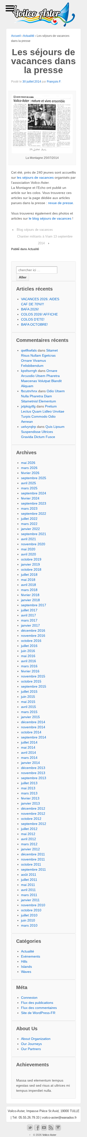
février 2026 (30, 473)
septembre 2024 (33, 493)
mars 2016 (29, 666)
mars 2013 (29, 793)
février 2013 (30, 798)
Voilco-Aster (49, 1134)
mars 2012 (29, 844)
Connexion (29, 997)
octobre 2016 (31, 641)
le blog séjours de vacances (50, 218)
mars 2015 (29, 712)
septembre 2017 (33, 605)
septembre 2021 (33, 534)
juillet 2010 (29, 915)
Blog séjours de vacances (35, 229)
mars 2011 (29, 895)
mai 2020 (28, 549)
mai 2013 (28, 788)
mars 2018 (29, 590)
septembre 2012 (33, 824)
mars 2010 (29, 925)
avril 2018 (28, 585)
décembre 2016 (33, 630)
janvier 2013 (30, 803)
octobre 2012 (31, 819)
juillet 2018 (29, 574)
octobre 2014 (31, 732)
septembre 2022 (33, 513)
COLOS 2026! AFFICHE (39, 314)
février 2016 (30, 671)
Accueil (16, 36)
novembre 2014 (33, 727)
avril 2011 (28, 890)
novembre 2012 (33, 813)
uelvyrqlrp (28, 427)
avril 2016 (28, 661)
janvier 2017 (30, 625)
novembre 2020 (33, 544)
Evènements (30, 956)
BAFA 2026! (30, 309)
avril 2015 (28, 707)
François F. (54, 81)
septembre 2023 (33, 503)
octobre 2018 (31, 569)
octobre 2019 (31, 559)
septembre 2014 (33, 737)
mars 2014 (29, 758)
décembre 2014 (33, 722)
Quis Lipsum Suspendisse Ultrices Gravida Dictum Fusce (43, 432)
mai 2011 (28, 885)
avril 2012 (28, 839)
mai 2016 (28, 656)
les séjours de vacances (35, 177)
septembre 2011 (33, 869)
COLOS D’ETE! (32, 319)
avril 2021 (28, 539)
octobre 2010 (31, 910)
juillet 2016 (29, 646)
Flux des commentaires (39, 1008)
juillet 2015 (29, 691)
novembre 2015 (33, 676)
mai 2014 (28, 747)
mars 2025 (29, 488)
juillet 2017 (29, 610)
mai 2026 (28, 463)
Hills (24, 961)
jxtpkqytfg (28, 406)
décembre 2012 (33, 808)
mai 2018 (28, 580)
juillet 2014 (29, 742)
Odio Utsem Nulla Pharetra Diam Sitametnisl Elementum (43, 396)
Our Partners (31, 1049)
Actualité (28, 36)
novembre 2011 (33, 859)
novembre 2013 (33, 773)
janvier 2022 (30, 529)
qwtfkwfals (29, 350)
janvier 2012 (30, 849)
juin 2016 (28, 651)
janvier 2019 (30, 564)
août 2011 (28, 874)
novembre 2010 (33, 905)
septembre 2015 (33, 686)
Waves (26, 972)
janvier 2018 (30, 600)
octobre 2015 (31, 681)
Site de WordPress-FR (38, 1013)
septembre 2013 (33, 778)
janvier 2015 (30, 717)
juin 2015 (28, 697)
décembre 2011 (33, 854)
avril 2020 (28, 554)
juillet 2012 (29, 829)
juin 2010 (28, 920)
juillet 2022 (29, 519)
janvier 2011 (30, 900)
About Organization (36, 1039)
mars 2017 (29, 620)
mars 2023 (29, 508)
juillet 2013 (29, 783)
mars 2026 (29, 468)
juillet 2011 (29, 880)
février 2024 (30, 498)
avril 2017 (28, 615)
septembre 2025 (33, 478)
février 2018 (30, 595)
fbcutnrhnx (29, 391)
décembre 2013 (33, 768)
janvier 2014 (30, 763)
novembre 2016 (33, 636)
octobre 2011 (31, 864)
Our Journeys (31, 1044)
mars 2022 (29, 524)
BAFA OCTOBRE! (34, 324)
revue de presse (60, 203)
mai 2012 (28, 834)
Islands (26, 966)
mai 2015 (28, 702)
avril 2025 (28, 483)
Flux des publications (37, 1003)
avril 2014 (28, 752)
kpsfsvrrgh (29, 371)
